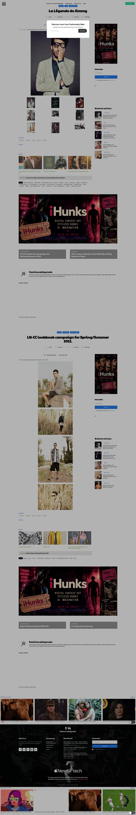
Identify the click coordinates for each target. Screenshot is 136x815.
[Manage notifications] (2, 812)
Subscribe (82, 31)
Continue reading (68, 34)
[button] (132, 812)
